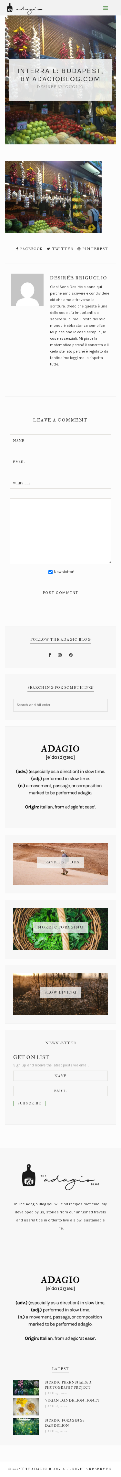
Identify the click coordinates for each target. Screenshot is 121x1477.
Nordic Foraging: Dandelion (64, 1423)
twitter (62, 249)
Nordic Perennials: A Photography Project (68, 1385)
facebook (31, 249)
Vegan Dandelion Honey (72, 1400)
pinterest (94, 249)
